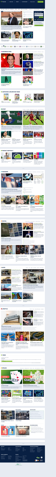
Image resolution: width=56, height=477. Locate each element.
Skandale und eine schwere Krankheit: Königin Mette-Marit (36, 416)
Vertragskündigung (25, 459)
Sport (4, 109)
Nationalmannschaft (32, 109)
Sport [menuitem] (3, 9)
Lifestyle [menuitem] (16, 9)
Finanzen (5, 171)
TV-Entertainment (24, 1)
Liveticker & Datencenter (41, 109)
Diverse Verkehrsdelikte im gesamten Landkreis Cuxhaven (36, 427)
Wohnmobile (34, 267)
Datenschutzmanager (18, 459)
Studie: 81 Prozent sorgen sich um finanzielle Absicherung (27, 189)
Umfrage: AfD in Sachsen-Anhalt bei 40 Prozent (35, 411)
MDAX (35, 181)
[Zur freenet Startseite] (3, 1)
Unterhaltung (6, 51)
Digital (4, 221)
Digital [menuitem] (19, 9)
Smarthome (42, 221)
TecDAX (35, 183)
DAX (34, 180)
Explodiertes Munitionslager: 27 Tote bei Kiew (27, 11)
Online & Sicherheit (32, 221)
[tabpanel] (11, 20)
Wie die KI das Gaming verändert (26, 239)
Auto (3, 267)
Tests (29, 267)
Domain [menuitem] (26, 9)
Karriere (24, 458)
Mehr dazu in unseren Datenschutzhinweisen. (36, 362)
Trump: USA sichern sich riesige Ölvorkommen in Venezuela (28, 14)
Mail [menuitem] (24, 9)
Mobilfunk (11, 1)
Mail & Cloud (32, 1)
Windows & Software (37, 221)
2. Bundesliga (27, 109)
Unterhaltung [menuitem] (12, 9)
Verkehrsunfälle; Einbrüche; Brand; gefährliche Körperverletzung (36, 430)
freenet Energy (3, 458)
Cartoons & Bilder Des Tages (11, 92)
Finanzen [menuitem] (6, 9)
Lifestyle (5, 309)
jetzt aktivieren (4, 361)
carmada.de (9, 458)
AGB (16, 461)
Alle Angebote (41, 1)
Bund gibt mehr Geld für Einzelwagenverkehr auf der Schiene (28, 188)
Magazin (32, 267)
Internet (17, 1)
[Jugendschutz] (18, 464)
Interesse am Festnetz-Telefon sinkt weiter (27, 243)
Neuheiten (27, 267)
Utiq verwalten (17, 460)
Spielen (4, 368)
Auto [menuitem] (8, 9)
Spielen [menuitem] (22, 9)
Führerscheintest (42, 267)
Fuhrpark (38, 267)
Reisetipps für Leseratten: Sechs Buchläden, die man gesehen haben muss (30, 327)
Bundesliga (24, 109)
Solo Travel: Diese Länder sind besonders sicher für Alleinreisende (29, 328)
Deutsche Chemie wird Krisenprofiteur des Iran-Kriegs (28, 192)
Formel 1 (36, 109)
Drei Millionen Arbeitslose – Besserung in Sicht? (28, 191)
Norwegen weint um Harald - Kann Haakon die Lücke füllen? (28, 12)
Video (4, 355)
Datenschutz (17, 458)
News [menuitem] (1, 9)
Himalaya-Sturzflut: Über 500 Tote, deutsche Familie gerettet (28, 16)
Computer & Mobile (27, 221)
